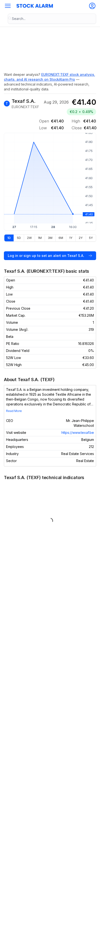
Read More (14, 411)
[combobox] (52, 19)
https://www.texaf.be (77, 432)
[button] (8, 6)
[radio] (9, 238)
